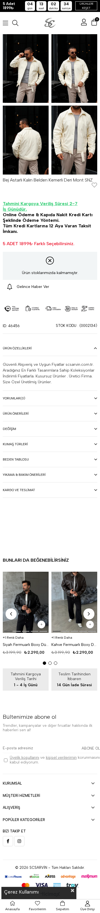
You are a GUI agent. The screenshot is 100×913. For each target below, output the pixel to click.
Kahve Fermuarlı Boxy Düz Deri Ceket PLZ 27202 (74, 644)
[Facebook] (8, 841)
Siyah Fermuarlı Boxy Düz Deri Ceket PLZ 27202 (26, 644)
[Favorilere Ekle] (94, 185)
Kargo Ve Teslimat (19, 490)
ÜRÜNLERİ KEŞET (86, 6)
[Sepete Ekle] (41, 624)
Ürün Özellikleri (17, 348)
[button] (8, 631)
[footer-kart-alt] (50, 876)
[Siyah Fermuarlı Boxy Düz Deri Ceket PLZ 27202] (26, 602)
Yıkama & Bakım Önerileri (24, 475)
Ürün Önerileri (16, 414)
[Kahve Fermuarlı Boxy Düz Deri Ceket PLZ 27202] (74, 602)
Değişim (9, 429)
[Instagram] (19, 841)
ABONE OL (91, 748)
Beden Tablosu (16, 459)
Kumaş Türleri (15, 444)
